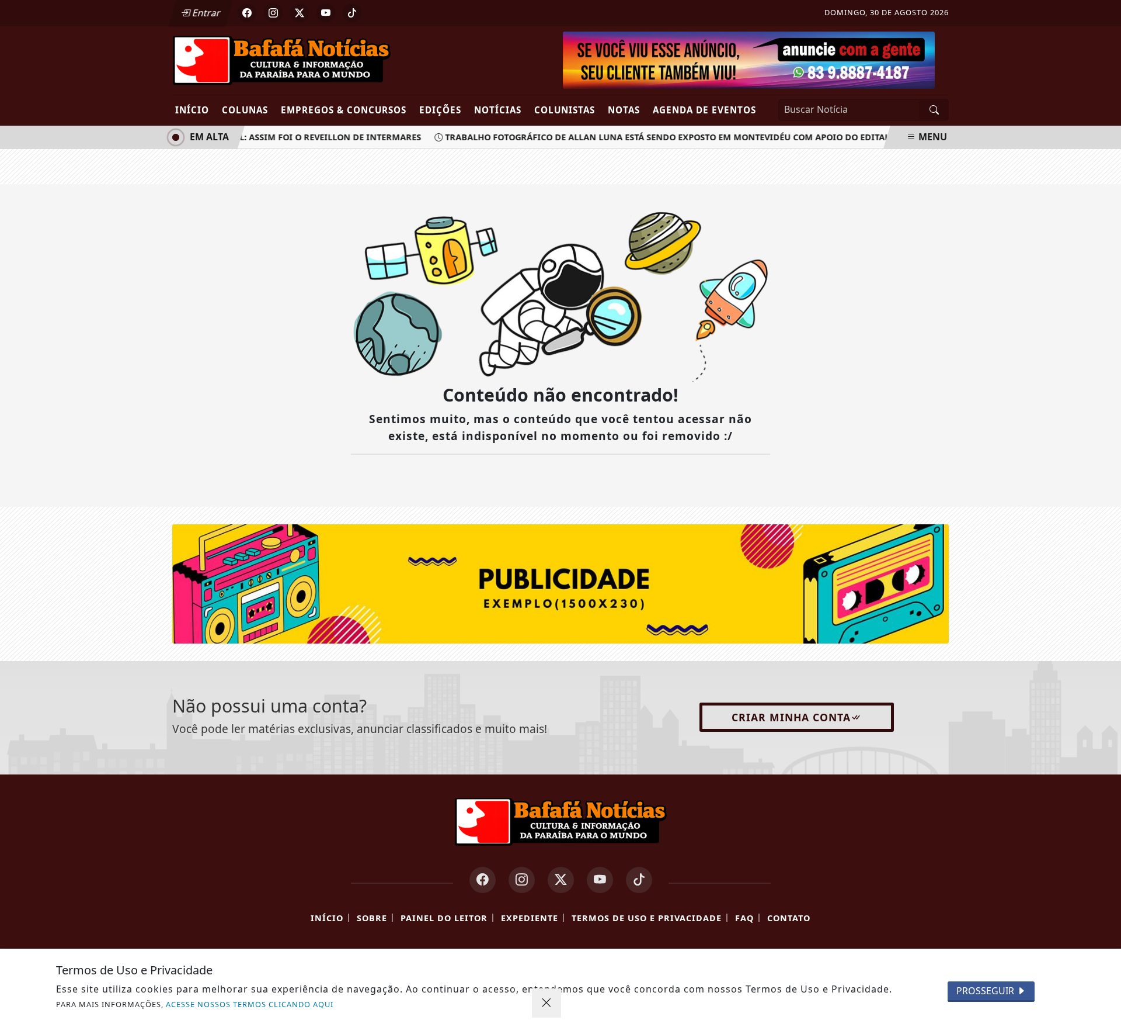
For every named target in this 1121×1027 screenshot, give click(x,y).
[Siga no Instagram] (273, 13)
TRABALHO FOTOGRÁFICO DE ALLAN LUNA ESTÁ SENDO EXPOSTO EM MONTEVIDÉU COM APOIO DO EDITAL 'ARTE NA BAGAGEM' (702, 137)
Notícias (497, 110)
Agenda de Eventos (704, 110)
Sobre (372, 918)
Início (192, 110)
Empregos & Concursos (343, 110)
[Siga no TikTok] (352, 13)
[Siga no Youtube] (325, 13)
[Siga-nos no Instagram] (522, 880)
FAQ (744, 918)
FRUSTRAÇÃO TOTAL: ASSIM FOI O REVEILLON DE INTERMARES (282, 137)
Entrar (205, 12)
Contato (788, 918)
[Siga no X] (299, 13)
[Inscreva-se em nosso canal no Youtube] (600, 880)
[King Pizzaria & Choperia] (560, 583)
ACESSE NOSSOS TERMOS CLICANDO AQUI (249, 1004)
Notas (624, 110)
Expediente (529, 918)
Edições (440, 110)
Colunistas (564, 110)
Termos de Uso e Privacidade (647, 918)
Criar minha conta (791, 717)
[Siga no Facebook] (247, 13)
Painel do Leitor (444, 918)
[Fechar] (546, 1003)
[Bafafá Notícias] (281, 59)
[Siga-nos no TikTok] (639, 880)
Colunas (245, 110)
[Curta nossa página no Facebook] (482, 880)
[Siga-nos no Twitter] (561, 880)
